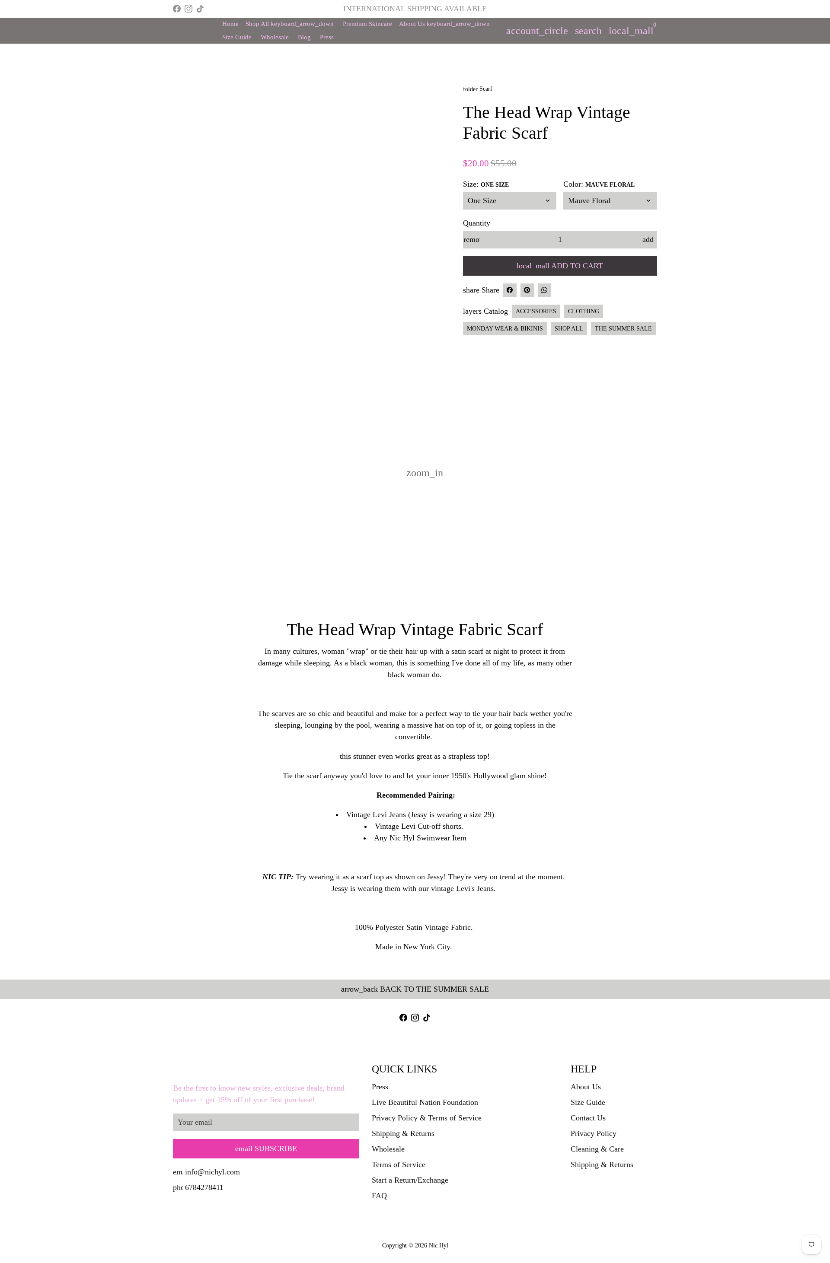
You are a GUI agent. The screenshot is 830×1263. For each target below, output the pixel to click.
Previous (185, 277)
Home (230, 23)
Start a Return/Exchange (410, 1180)
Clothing (583, 311)
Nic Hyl (438, 1245)
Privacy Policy (593, 1133)
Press (327, 37)
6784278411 (198, 1187)
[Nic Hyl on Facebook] (177, 8)
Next (438, 277)
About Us (444, 23)
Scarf (477, 89)
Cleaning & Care (597, 1149)
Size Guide (237, 37)
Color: (599, 184)
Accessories (536, 311)
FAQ (379, 1195)
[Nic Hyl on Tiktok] (200, 8)
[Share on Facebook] (510, 290)
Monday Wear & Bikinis (505, 328)
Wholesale (275, 37)
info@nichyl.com (206, 1172)
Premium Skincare (367, 23)
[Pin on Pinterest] (527, 290)
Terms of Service (398, 1164)
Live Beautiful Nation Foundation (425, 1102)
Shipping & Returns (403, 1133)
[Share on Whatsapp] (544, 290)
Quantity (476, 223)
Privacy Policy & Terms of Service (427, 1117)
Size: (486, 184)
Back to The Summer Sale (415, 989)
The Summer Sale (623, 328)
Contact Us (588, 1117)
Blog (304, 37)
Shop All (290, 23)
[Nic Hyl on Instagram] (188, 8)
